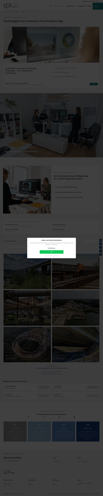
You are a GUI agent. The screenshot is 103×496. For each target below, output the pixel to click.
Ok (51, 252)
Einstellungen (51, 248)
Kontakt (46, 255)
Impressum (50, 255)
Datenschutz (56, 255)
